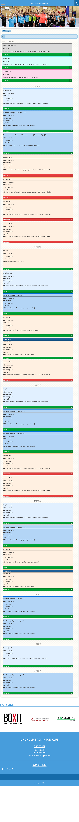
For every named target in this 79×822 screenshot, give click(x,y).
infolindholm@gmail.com (41, 756)
